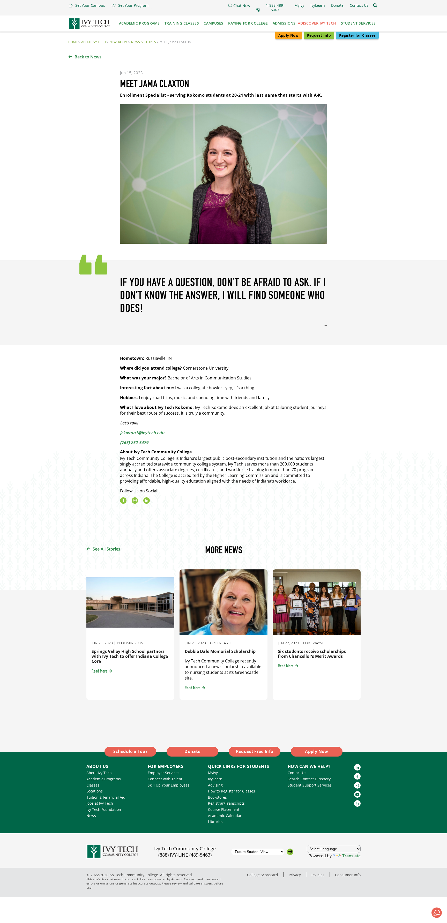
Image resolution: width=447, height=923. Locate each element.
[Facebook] (123, 500)
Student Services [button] (358, 23)
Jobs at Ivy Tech (99, 803)
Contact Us (297, 772)
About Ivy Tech (93, 42)
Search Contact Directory (309, 778)
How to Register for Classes (231, 791)
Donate (192, 751)
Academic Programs (103, 778)
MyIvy (213, 772)
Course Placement (223, 809)
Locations (94, 791)
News (91, 815)
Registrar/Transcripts (226, 803)
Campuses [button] (213, 23)
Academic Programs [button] (139, 23)
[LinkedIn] (146, 500)
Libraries (215, 821)
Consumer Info (348, 874)
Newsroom (118, 42)
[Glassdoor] (357, 803)
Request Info (319, 35)
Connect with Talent (165, 778)
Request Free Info (254, 751)
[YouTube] (357, 794)
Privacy (295, 874)
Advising (215, 785)
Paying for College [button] (248, 23)
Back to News (87, 57)
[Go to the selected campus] (290, 852)
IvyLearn (215, 778)
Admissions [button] (284, 23)
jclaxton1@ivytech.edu (142, 433)
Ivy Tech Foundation (103, 809)
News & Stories (143, 42)
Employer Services (163, 772)
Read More (99, 671)
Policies (317, 874)
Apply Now (288, 35)
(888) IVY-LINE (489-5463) (185, 855)
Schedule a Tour (130, 751)
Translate (351, 856)
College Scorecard (262, 874)
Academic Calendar (225, 815)
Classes (92, 785)
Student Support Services (310, 785)
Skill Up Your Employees (168, 785)
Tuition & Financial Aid (105, 797)
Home (73, 42)
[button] (86, 5)
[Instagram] (135, 500)
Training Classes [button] (182, 23)
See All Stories (106, 549)
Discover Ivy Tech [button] (318, 23)
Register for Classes (357, 35)
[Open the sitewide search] (375, 5)
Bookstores (217, 797)
